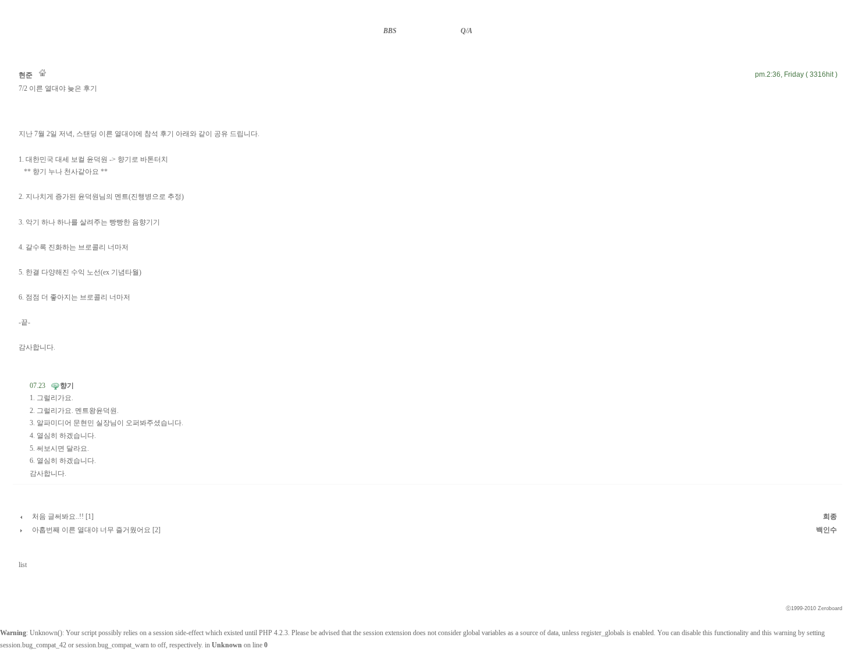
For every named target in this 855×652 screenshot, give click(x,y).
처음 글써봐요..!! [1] (63, 516)
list (23, 565)
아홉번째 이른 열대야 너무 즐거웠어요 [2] (96, 530)
